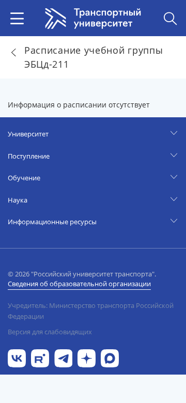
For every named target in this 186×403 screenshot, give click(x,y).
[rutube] (40, 357)
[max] (110, 357)
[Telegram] (63, 357)
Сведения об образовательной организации (79, 283)
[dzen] (87, 357)
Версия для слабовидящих (50, 331)
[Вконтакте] (17, 357)
